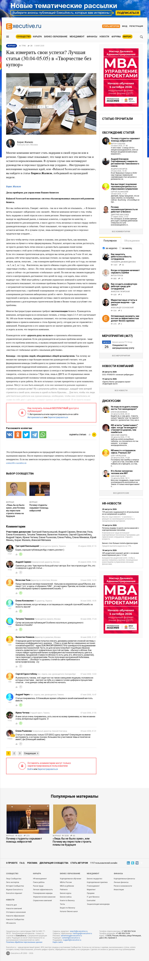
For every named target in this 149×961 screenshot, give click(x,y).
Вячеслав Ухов (84, 531)
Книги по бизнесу (67, 901)
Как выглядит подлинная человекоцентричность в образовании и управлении (124, 186)
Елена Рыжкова (47, 537)
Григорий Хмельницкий (44, 531)
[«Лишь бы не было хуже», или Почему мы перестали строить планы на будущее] (74, 819)
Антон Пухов (117, 276)
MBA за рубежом (67, 886)
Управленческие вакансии (44, 897)
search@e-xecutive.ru (79, 931)
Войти (30, 769)
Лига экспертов (12, 882)
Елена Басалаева (119, 412)
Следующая (30, 753)
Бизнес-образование (55, 36)
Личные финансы (121, 882)
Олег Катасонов (118, 456)
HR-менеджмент (40, 879)
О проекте (11, 863)
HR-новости (11, 923)
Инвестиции (119, 890)
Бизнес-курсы (65, 893)
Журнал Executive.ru (14, 890)
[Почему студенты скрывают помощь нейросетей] (28, 819)
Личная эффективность (43, 890)
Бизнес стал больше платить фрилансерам (120, 543)
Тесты (62, 904)
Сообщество (24, 36)
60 (74, 836)
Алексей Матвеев (41, 540)
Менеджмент (77, 36)
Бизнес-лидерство (94, 879)
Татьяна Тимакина (36, 534)
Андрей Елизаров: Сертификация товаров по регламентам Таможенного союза (125, 162)
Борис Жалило (13, 186)
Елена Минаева (80, 537)
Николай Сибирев (119, 435)
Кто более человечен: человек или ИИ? (122, 472)
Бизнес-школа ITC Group (122, 342)
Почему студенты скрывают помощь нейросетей (38, 508)
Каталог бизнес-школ (69, 911)
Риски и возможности (123, 886)
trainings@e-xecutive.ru (82, 933)
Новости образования (15, 916)
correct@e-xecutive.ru (16, 462)
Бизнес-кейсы (66, 897)
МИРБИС (127, 36)
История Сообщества (15, 886)
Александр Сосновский (122, 308)
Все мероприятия (121, 356)
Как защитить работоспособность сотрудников (121, 256)
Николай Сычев (118, 476)
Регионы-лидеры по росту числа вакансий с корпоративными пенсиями (120, 529)
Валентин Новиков (57, 534)
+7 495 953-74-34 (128, 931)
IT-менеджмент (93, 886)
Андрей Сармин (66, 531)
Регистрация (136, 26)
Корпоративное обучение (70, 879)
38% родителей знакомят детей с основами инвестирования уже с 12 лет (120, 554)
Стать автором (111, 26)
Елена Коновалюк (16, 534)
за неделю (111, 248)
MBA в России (66, 882)
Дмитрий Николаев (120, 215)
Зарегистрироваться (58, 417)
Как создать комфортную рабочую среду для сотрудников (124, 286)
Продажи (90, 893)
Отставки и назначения (16, 912)
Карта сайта (58, 942)
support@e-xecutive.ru (72, 940)
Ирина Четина (30, 537)
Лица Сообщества (13, 879)
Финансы (92, 36)
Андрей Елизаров (119, 169)
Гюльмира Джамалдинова (123, 262)
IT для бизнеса (93, 897)
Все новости (121, 390)
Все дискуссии (121, 493)
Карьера (37, 36)
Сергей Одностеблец (80, 534)
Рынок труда (38, 886)
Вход (124, 26)
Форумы (116, 36)
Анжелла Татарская (120, 292)
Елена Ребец (64, 537)
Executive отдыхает (14, 893)
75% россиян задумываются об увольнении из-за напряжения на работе (120, 513)
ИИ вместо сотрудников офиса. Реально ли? (123, 451)
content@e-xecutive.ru (71, 938)
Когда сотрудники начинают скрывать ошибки (125, 271)
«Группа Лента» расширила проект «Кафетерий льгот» (116, 383)
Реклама (32, 863)
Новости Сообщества (15, 919)
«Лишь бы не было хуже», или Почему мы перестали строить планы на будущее (15, 510)
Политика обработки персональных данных (24, 942)
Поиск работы (39, 882)
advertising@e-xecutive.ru (71, 936)
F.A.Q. (22, 863)
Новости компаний (14, 909)
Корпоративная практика (97, 882)
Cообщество (12, 874)
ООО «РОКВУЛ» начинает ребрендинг (118, 375)
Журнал (10, 502)
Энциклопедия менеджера (98, 904)
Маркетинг (91, 890)
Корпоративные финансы (124, 879)
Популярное (110, 240)
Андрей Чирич (14, 537)
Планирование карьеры (43, 893)
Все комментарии (121, 231)
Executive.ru (21, 936)
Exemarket (91, 901)
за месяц (127, 248)
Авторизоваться (36, 417)
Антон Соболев (118, 144)
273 (27, 836)
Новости (104, 36)
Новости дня (11, 905)
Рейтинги (64, 890)
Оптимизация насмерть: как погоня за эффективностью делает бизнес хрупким (125, 318)
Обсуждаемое (132, 240)
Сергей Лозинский (119, 192)
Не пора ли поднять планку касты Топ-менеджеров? (124, 408)
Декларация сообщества (53, 863)
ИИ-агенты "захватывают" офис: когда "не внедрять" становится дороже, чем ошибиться (124, 428)
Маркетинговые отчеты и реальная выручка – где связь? (124, 302)
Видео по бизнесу (67, 908)
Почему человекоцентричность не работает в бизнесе (124, 209)
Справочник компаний (42, 901)
